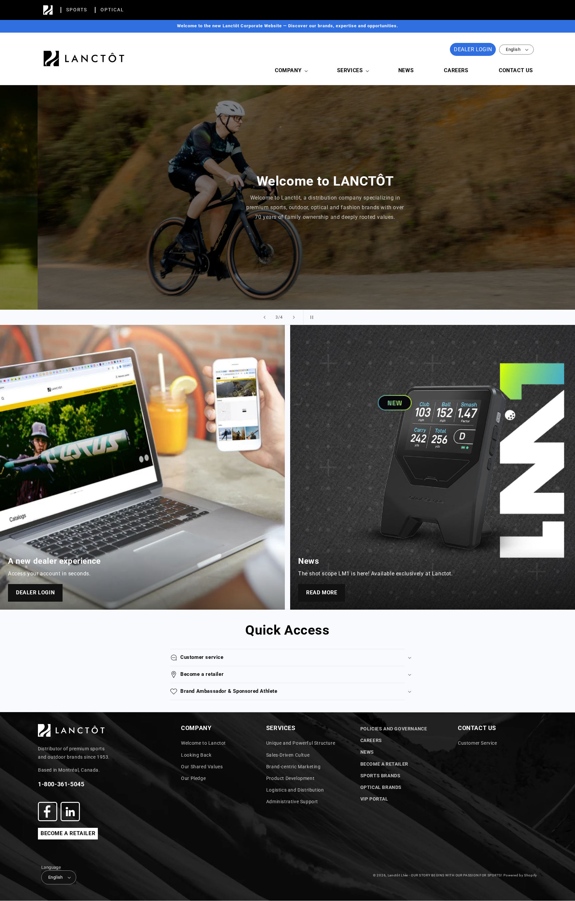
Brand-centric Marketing (293, 766)
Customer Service (477, 743)
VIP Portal (374, 799)
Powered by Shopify (520, 875)
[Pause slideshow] (310, 317)
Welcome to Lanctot (203, 743)
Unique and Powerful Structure (300, 743)
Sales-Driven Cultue (287, 755)
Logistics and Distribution (295, 790)
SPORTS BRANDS (380, 775)
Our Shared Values (202, 766)
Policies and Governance (393, 728)
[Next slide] (294, 317)
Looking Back (196, 755)
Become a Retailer (384, 764)
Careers (371, 740)
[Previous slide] (264, 317)
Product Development (290, 778)
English (513, 49)
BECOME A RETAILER (68, 833)
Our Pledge (193, 778)
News (367, 752)
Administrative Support (292, 801)
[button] (290, 70)
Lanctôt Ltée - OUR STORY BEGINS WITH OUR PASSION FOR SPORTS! (445, 875)
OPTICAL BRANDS (381, 787)
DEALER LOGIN (473, 49)
